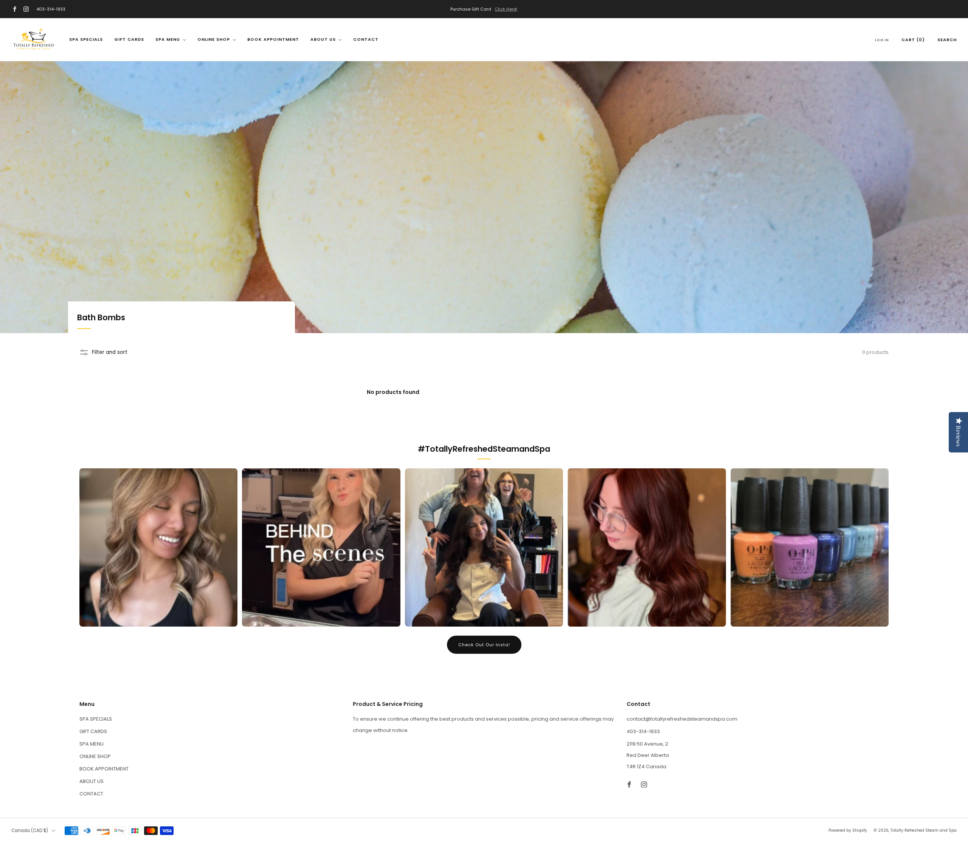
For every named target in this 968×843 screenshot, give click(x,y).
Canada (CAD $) (29, 831)
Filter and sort (109, 352)
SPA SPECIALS (86, 39)
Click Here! (506, 9)
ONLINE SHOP (213, 39)
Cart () (913, 40)
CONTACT (366, 39)
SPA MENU (167, 39)
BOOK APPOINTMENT (273, 39)
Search (947, 40)
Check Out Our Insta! (484, 645)
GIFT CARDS (129, 39)
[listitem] (484, 9)
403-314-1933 (50, 9)
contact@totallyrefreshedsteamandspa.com (682, 719)
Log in (882, 40)
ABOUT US (323, 39)
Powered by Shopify (847, 830)
